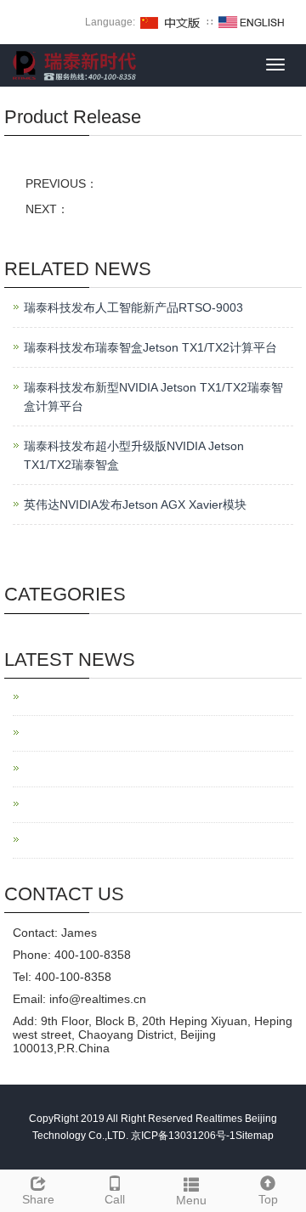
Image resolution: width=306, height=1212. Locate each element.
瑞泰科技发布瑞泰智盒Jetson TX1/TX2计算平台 (150, 347)
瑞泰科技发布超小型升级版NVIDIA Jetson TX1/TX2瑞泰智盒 (134, 455)
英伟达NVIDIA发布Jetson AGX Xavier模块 (135, 504)
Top (268, 1199)
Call (115, 1199)
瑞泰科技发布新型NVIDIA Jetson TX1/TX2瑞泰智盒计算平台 (153, 397)
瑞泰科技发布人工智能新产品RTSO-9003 (133, 307)
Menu (191, 1200)
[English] (251, 22)
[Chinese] (171, 22)
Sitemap (254, 1136)
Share (38, 1199)
